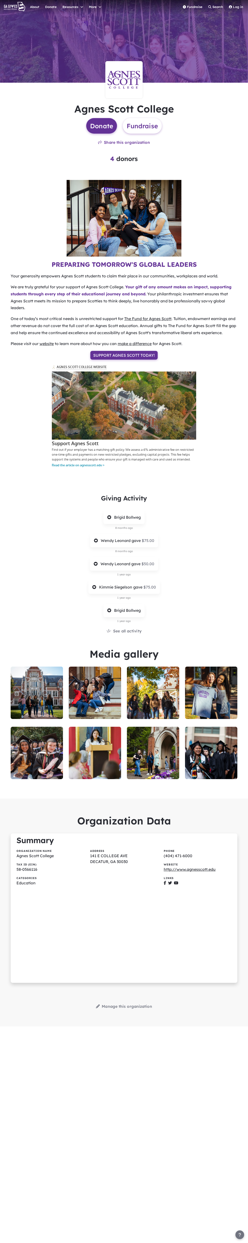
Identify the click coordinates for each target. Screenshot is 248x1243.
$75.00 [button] (148, 540)
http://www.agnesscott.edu (190, 869)
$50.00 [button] (147, 563)
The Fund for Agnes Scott (147, 318)
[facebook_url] (165, 882)
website (46, 343)
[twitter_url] (170, 882)
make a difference (135, 343)
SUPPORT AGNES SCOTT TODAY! (124, 355)
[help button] (239, 1234)
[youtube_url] (176, 882)
